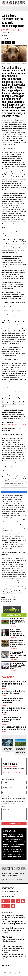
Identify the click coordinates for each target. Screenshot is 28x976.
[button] (14, 483)
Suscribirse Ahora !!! (14, 492)
